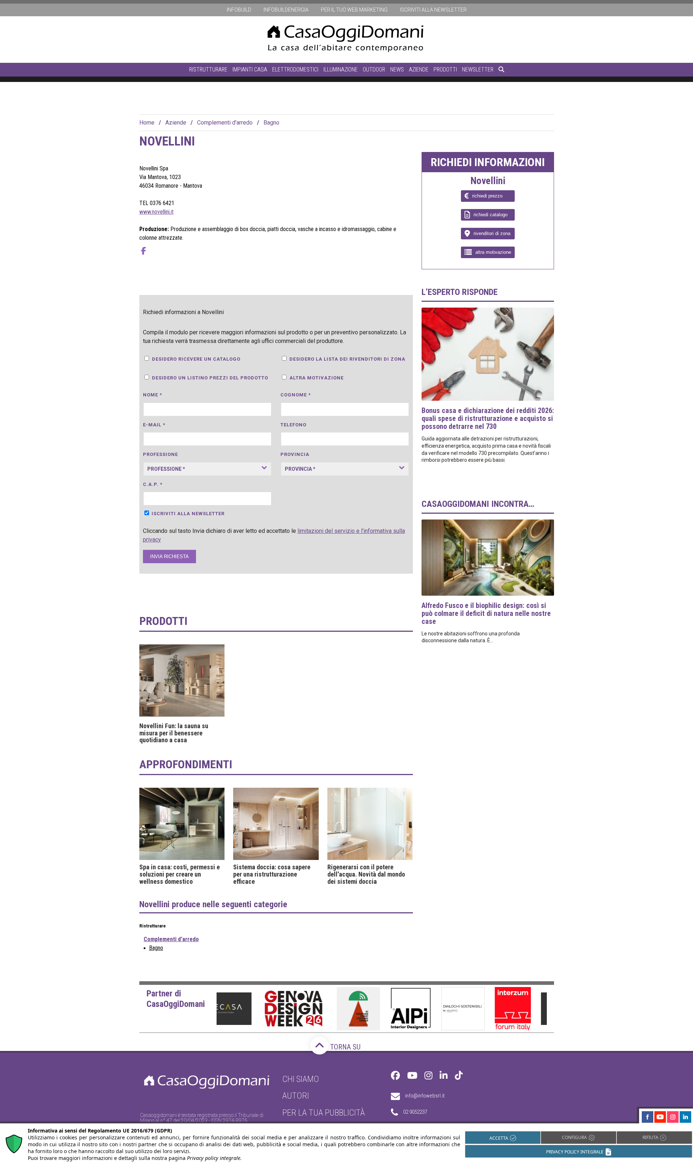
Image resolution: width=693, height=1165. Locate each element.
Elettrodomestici (295, 69)
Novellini (487, 181)
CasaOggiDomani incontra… (478, 504)
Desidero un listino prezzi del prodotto (210, 378)
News (397, 69)
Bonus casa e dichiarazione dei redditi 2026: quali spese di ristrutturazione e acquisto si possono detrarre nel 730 (488, 418)
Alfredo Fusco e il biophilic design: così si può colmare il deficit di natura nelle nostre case (486, 613)
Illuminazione (340, 69)
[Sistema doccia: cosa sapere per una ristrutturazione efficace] (276, 824)
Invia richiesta (169, 556)
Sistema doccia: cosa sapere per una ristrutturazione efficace (271, 874)
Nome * (152, 394)
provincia (294, 454)
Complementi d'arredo (225, 122)
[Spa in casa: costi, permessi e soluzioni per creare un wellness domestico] (182, 824)
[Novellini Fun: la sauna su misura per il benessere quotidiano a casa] (182, 680)
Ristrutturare (208, 69)
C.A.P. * (152, 484)
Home (146, 122)
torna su (344, 1047)
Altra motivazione (316, 378)
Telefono (293, 424)
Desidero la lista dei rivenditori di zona (347, 359)
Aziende (418, 69)
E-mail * (154, 424)
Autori (295, 1096)
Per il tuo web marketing (354, 10)
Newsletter (477, 69)
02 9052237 (415, 1112)
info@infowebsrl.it (425, 1095)
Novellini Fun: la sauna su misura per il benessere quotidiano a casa (173, 733)
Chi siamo (300, 1079)
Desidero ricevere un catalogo (196, 359)
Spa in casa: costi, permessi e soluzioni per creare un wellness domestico (179, 874)
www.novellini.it (156, 211)
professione (160, 454)
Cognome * (295, 394)
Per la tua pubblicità (323, 1113)
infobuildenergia (286, 10)
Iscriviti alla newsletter (433, 10)
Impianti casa (249, 69)
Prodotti (445, 69)
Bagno (271, 122)
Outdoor (374, 69)
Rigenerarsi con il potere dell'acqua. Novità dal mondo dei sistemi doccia (366, 874)
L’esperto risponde (460, 292)
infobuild (239, 10)
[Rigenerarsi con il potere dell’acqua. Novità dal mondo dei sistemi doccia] (370, 824)
